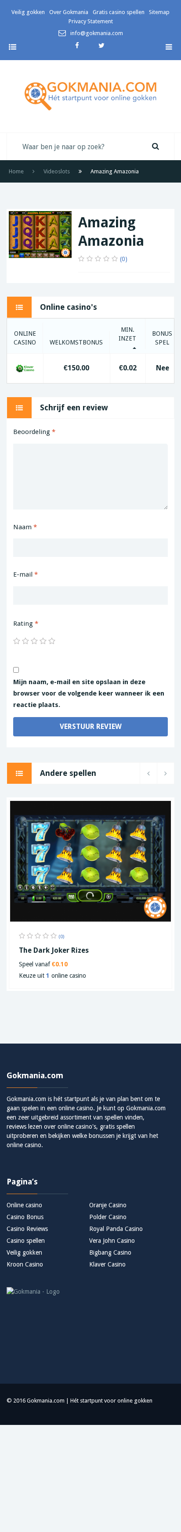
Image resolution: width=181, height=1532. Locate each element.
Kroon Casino (25, 1264)
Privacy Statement (91, 21)
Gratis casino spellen (119, 12)
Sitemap (159, 12)
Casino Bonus (25, 1216)
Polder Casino (108, 1216)
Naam (25, 527)
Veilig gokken (28, 12)
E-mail (25, 574)
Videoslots (56, 171)
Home (16, 171)
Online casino (24, 1205)
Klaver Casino (107, 1264)
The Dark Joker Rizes (54, 950)
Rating (25, 624)
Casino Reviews (27, 1228)
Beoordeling (34, 432)
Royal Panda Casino (116, 1228)
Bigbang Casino (110, 1252)
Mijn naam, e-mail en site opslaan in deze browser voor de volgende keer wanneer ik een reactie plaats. (88, 693)
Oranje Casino (108, 1205)
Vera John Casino (112, 1240)
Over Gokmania (68, 12)
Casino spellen (26, 1240)
